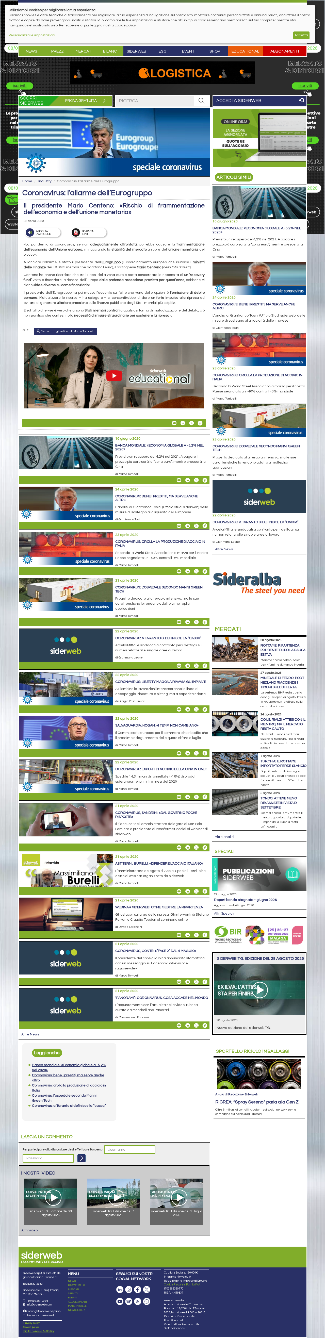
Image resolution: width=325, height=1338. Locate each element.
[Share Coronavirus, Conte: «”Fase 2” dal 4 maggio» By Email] (179, 982)
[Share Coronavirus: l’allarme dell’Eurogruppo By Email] (174, 423)
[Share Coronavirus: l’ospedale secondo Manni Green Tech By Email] (179, 622)
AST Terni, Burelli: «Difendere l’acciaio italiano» (159, 863)
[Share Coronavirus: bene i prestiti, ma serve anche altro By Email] (179, 525)
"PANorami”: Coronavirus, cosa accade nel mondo (161, 998)
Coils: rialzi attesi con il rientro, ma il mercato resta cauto (283, 724)
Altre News (30, 1034)
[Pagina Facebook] (137, 1290)
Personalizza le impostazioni (32, 35)
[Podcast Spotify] (129, 1302)
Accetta (301, 35)
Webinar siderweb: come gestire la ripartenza (159, 907)
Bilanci (110, 51)
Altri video (29, 1230)
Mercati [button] (84, 51)
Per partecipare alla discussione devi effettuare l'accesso (62, 1149)
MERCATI (73, 1289)
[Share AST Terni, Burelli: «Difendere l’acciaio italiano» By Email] (179, 891)
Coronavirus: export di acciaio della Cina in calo (161, 769)
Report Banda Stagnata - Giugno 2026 (245, 900)
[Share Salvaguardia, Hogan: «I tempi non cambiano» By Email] (179, 753)
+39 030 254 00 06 (37, 1300)
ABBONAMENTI (77, 1302)
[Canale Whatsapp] (146, 1302)
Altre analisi (224, 837)
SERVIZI (73, 1293)
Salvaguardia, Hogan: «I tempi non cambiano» (157, 725)
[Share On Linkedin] (183, 423)
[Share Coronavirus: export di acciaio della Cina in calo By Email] (179, 797)
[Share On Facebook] (200, 423)
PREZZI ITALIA (77, 1285)
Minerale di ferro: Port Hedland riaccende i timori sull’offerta (282, 682)
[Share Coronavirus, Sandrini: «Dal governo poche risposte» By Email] (179, 847)
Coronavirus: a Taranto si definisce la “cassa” (158, 638)
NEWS (72, 1281)
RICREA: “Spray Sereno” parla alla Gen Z (257, 1102)
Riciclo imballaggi (252, 1051)
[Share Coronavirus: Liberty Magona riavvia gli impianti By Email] (179, 709)
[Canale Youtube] (120, 1302)
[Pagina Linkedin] (120, 1290)
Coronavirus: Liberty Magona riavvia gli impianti (160, 682)
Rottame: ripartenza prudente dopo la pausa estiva (283, 650)
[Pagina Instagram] (129, 1290)
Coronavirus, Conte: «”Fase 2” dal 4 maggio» (156, 951)
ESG (163, 51)
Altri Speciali (224, 913)
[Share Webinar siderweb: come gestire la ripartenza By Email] (179, 935)
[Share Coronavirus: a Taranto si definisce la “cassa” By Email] (179, 666)
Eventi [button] (189, 51)
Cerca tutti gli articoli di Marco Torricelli (67, 331)
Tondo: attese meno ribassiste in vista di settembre (279, 803)
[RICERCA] (201, 101)
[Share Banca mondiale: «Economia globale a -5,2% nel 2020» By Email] (179, 480)
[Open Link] (162, 73)
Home (27, 181)
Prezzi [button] (57, 51)
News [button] (31, 51)
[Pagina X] (146, 1290)
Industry (45, 181)
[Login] (81, 1158)
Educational (245, 51)
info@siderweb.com (39, 1304)
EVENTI (72, 1297)
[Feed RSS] (137, 1302)
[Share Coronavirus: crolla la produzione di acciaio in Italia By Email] (179, 571)
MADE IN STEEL (77, 1306)
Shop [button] (214, 51)
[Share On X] (191, 423)
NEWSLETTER (76, 1310)
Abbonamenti (284, 51)
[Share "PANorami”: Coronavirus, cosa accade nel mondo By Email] (179, 1025)
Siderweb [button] (136, 51)
